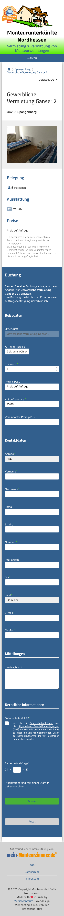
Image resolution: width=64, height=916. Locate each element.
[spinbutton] (32, 369)
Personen (11, 364)
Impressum (32, 878)
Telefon (10, 630)
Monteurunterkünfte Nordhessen (32, 36)
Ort (7, 577)
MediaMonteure (23, 901)
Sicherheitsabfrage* (17, 763)
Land (8, 595)
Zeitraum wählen (17, 351)
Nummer (11, 542)
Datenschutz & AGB (17, 718)
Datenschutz (32, 872)
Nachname (12, 489)
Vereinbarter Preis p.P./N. (20, 417)
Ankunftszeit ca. (15, 399)
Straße (9, 524)
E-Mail (9, 612)
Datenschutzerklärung (41, 723)
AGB (32, 865)
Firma (8, 506)
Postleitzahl (13, 559)
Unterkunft (11, 329)
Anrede (10, 453)
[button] (57, 367)
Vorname (11, 471)
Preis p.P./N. (12, 381)
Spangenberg (23, 69)
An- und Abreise (15, 346)
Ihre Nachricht (13, 667)
